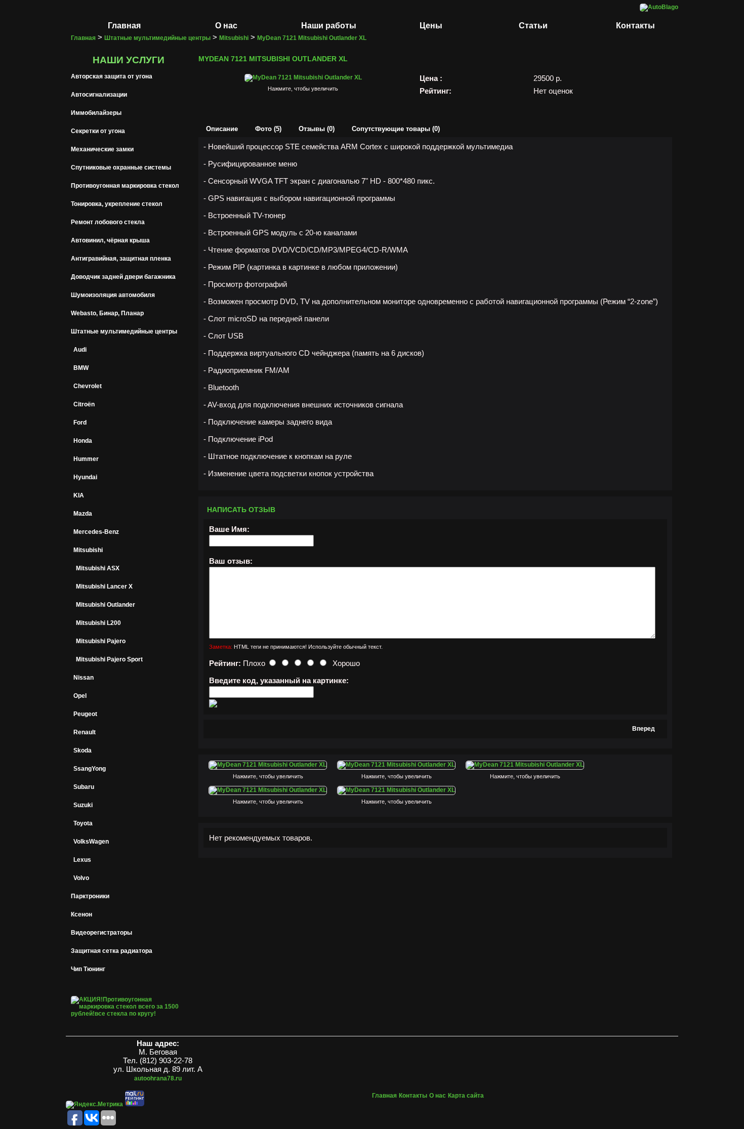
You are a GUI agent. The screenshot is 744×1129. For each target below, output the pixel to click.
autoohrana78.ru (158, 1078)
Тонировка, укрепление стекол (116, 203)
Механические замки (102, 149)
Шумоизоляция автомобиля (113, 295)
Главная (124, 25)
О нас (226, 25)
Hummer (86, 459)
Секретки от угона (98, 131)
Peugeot (85, 714)
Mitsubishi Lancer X (104, 586)
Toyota (83, 823)
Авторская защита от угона (111, 76)
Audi (80, 349)
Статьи (533, 25)
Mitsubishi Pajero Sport (109, 659)
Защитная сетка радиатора (111, 950)
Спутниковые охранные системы (121, 167)
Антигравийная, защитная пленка (121, 258)
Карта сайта (466, 1095)
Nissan (83, 677)
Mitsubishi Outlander (105, 604)
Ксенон (81, 914)
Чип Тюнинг (88, 969)
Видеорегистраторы (101, 932)
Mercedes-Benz (96, 531)
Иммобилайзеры (96, 112)
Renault (84, 732)
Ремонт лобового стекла (108, 222)
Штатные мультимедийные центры (124, 331)
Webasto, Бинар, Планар (107, 313)
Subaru (83, 786)
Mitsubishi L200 (98, 622)
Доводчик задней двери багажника (123, 276)
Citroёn (84, 404)
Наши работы (328, 25)
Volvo (81, 878)
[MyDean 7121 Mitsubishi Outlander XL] (303, 77)
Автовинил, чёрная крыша (110, 240)
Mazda (82, 513)
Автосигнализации (99, 94)
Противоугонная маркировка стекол (125, 185)
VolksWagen (91, 841)
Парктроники (90, 896)
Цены (431, 25)
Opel (80, 695)
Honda (82, 440)
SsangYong (89, 768)
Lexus (82, 859)
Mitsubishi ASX (97, 568)
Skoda (82, 750)
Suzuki (83, 805)
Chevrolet (87, 386)
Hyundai (85, 477)
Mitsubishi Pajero (101, 641)
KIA (78, 495)
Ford (80, 422)
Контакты (635, 25)
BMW (81, 367)
